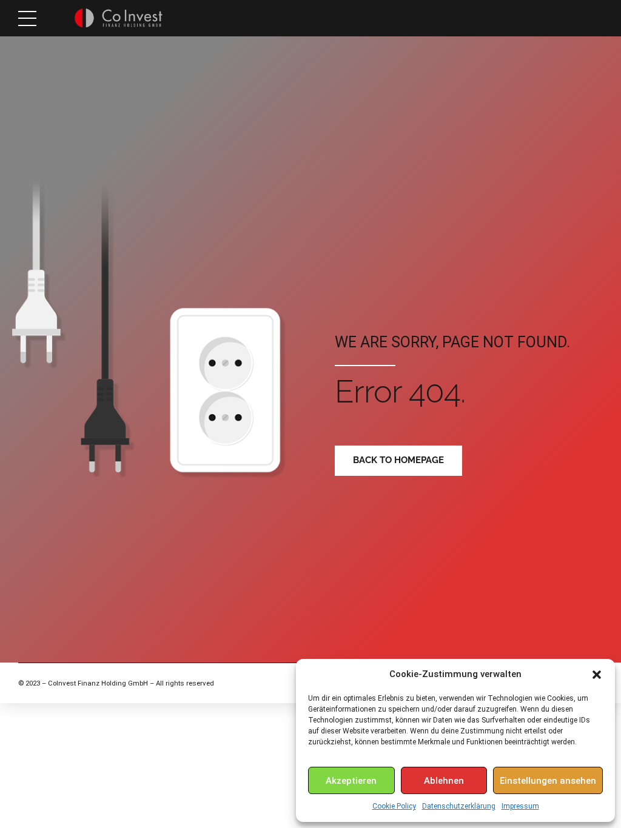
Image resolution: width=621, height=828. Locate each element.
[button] (597, 675)
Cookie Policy (394, 806)
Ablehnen (444, 780)
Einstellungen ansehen (548, 780)
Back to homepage (398, 460)
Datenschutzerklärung (458, 806)
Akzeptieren (351, 780)
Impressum (520, 806)
